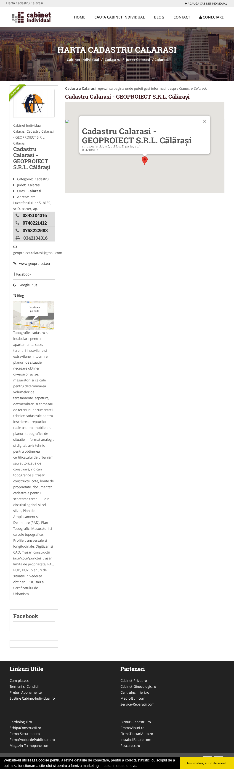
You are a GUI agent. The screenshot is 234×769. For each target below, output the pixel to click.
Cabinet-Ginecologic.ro (138, 686)
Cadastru (112, 59)
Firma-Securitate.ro (25, 733)
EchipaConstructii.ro (25, 727)
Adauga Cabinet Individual (207, 3)
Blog (159, 17)
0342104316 (35, 215)
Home (79, 17)
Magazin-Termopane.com (29, 745)
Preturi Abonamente (26, 692)
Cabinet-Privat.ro (133, 680)
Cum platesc (19, 680)
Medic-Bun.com (132, 698)
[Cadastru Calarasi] (34, 103)
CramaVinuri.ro (132, 727)
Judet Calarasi (138, 59)
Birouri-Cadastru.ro (135, 721)
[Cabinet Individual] (36, 16)
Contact (181, 17)
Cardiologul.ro (21, 721)
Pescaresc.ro (130, 745)
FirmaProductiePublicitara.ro (32, 739)
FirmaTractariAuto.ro (136, 733)
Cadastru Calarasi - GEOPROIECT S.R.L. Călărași (127, 96)
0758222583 (35, 230)
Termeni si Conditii (24, 686)
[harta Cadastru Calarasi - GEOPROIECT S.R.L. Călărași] (33, 314)
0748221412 (35, 223)
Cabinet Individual (83, 59)
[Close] (204, 121)
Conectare (213, 17)
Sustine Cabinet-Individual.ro (32, 698)
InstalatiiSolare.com (135, 739)
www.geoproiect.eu (33, 263)
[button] (144, 161)
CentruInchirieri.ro (134, 692)
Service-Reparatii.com (137, 704)
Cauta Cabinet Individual (119, 17)
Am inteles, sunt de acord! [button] (207, 763)
